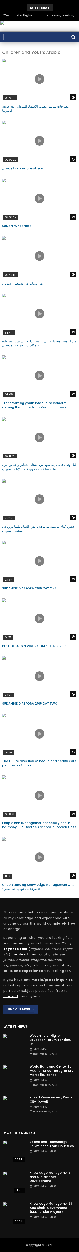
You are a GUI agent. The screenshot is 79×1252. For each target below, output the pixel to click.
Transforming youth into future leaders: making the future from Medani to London (35, 405)
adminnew (40, 1049)
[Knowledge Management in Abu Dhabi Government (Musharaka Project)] (14, 1213)
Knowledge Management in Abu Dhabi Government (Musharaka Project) (52, 1207)
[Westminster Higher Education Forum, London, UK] (14, 1045)
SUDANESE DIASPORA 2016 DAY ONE (29, 588)
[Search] (73, 37)
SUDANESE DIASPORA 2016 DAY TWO (29, 703)
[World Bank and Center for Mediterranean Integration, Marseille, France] (14, 1076)
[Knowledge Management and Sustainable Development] (14, 1183)
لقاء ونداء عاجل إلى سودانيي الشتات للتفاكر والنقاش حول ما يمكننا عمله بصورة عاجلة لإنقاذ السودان (39, 467)
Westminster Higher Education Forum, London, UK (39, 15)
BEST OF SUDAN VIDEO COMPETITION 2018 (34, 646)
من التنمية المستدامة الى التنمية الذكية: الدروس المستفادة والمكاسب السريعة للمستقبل (39, 343)
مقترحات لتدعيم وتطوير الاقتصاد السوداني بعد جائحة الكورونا (35, 108)
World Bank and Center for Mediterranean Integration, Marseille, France (51, 1070)
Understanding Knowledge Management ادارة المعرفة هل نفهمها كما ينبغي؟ (38, 886)
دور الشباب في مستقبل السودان (23, 283)
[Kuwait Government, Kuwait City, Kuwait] (14, 1107)
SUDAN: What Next (16, 226)
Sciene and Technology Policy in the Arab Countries (52, 1144)
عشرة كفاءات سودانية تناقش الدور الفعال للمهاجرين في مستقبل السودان (38, 528)
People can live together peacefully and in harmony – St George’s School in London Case (39, 825)
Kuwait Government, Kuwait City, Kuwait (52, 1099)
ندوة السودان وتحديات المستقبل (22, 168)
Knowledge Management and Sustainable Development (50, 1177)
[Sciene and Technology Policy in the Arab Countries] (14, 1152)
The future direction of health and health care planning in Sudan (39, 763)
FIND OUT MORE (20, 1009)
